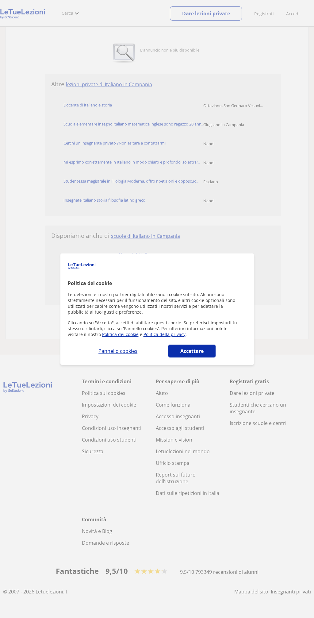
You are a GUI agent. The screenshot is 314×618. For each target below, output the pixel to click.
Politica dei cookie (120, 334)
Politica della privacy (165, 334)
